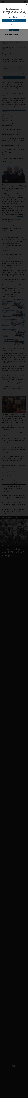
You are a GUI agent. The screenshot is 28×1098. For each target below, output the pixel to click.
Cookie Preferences (14, 25)
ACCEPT (14, 20)
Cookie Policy (16, 17)
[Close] (26, 5)
